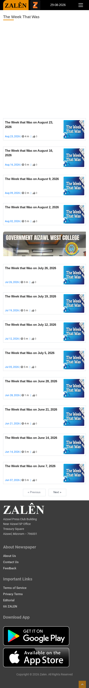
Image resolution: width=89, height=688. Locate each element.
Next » (57, 492)
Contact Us (11, 562)
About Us (9, 556)
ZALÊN (16, 5)
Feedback (9, 568)
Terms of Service (14, 588)
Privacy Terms (13, 594)
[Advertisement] (44, 69)
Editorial (8, 600)
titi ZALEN (10, 606)
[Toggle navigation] (80, 5)
